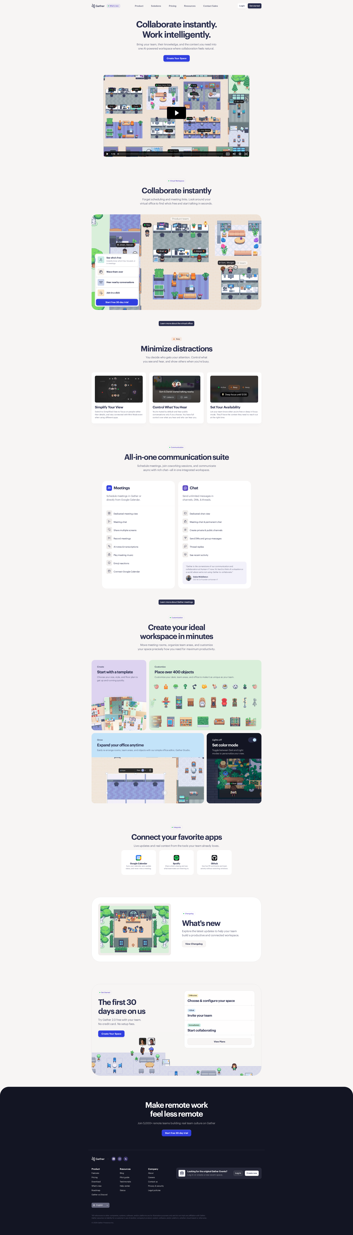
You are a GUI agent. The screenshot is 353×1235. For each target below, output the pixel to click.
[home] (98, 6)
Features (95, 1173)
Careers (151, 1177)
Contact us (153, 1182)
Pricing (95, 1177)
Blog (122, 1173)
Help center (125, 1186)
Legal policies (154, 1190)
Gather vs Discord (99, 1194)
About (150, 1173)
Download (96, 1182)
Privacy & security (156, 1186)
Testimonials (125, 1182)
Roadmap (96, 1190)
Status (122, 1190)
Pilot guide (124, 1177)
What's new (96, 1186)
